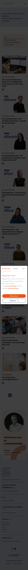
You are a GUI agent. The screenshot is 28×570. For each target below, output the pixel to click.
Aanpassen (13, 301)
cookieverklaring (13, 288)
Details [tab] (15, 268)
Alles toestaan (14, 296)
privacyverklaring (10, 286)
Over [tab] (23, 268)
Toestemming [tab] (6, 268)
